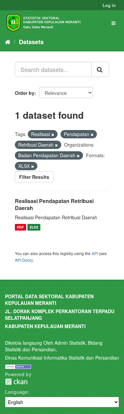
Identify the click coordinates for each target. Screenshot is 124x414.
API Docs (23, 260)
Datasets (31, 41)
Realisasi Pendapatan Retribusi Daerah (54, 204)
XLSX (33, 227)
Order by (24, 93)
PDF (20, 227)
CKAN (16, 381)
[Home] (8, 41)
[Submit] (100, 69)
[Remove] (52, 134)
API (95, 253)
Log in (109, 5)
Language (16, 391)
